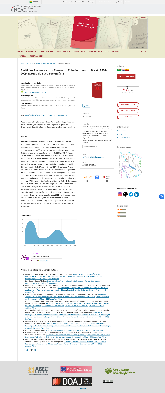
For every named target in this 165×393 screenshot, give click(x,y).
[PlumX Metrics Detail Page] (24, 257)
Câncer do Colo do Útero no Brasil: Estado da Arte (65, 281)
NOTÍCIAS (22, 56)
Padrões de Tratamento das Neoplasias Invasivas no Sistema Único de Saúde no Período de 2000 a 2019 (65, 295)
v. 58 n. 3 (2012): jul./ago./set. (46, 63)
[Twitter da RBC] (125, 196)
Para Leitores (121, 131)
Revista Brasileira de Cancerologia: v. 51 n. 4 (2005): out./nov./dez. (78, 330)
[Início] (17, 9)
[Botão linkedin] (136, 196)
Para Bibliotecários (123, 137)
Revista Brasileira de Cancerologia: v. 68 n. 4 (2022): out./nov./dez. (81, 337)
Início (22, 63)
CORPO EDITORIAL (47, 51)
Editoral (49, 330)
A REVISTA (30, 51)
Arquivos (30, 63)
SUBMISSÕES (79, 51)
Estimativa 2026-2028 (128, 105)
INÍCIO (20, 51)
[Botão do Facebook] (131, 196)
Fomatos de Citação (90, 146)
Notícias (128, 117)
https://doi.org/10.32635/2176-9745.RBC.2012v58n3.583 (46, 115)
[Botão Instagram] (120, 196)
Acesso (143, 17)
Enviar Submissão (126, 77)
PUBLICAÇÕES (63, 51)
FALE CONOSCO (112, 51)
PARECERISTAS (95, 51)
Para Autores (121, 134)
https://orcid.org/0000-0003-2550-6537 (35, 92)
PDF (87, 106)
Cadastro (135, 17)
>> (39, 350)
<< (22, 350)
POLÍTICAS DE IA (36, 56)
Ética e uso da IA (128, 111)
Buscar (143, 51)
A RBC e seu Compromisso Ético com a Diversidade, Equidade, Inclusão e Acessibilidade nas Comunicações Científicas (63, 275)
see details (44, 261)
